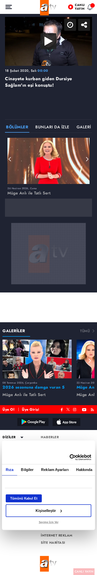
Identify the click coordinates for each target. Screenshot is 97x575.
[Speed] (75, 8)
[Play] (48, 287)
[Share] (89, 8)
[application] (48, 287)
